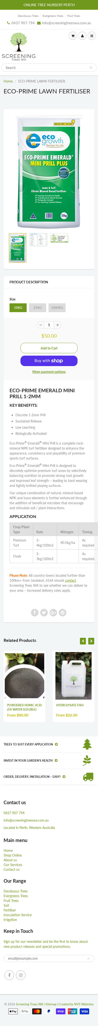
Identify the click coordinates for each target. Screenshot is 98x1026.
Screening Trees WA (29, 1004)
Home (8, 81)
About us (10, 860)
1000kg (57, 308)
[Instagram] (20, 975)
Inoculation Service (18, 915)
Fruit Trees (73, 16)
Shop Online (13, 855)
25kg (38, 308)
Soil (6, 905)
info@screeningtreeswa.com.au (66, 23)
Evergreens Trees (53, 16)
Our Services (13, 865)
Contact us (12, 869)
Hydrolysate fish (69, 705)
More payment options (49, 372)
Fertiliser (10, 910)
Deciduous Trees (28, 16)
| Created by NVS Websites (75, 1004)
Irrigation (10, 920)
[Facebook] (9, 975)
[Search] (91, 68)
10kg (18, 308)
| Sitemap (50, 1004)
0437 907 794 (23, 23)
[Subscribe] (88, 959)
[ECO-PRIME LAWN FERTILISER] (49, 172)
